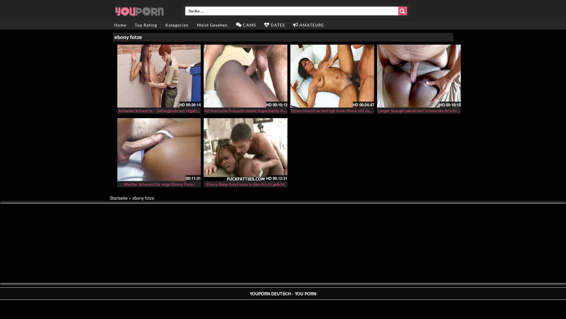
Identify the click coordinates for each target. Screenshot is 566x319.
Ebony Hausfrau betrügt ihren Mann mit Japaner (335, 110)
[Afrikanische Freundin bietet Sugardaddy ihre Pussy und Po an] (245, 76)
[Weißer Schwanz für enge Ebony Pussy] (159, 149)
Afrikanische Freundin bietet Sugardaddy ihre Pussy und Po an (261, 110)
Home (120, 24)
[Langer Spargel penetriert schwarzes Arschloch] (419, 76)
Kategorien (177, 24)
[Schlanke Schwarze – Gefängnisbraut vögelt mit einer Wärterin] (159, 76)
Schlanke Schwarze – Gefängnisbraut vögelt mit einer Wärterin (175, 110)
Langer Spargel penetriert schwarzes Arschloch (420, 110)
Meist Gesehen (212, 24)
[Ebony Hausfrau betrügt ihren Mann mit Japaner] (332, 76)
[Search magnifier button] (402, 10)
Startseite (119, 198)
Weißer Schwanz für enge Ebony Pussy (159, 184)
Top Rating (146, 24)
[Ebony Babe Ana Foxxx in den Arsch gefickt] (245, 149)
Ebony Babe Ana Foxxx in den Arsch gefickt (245, 184)
